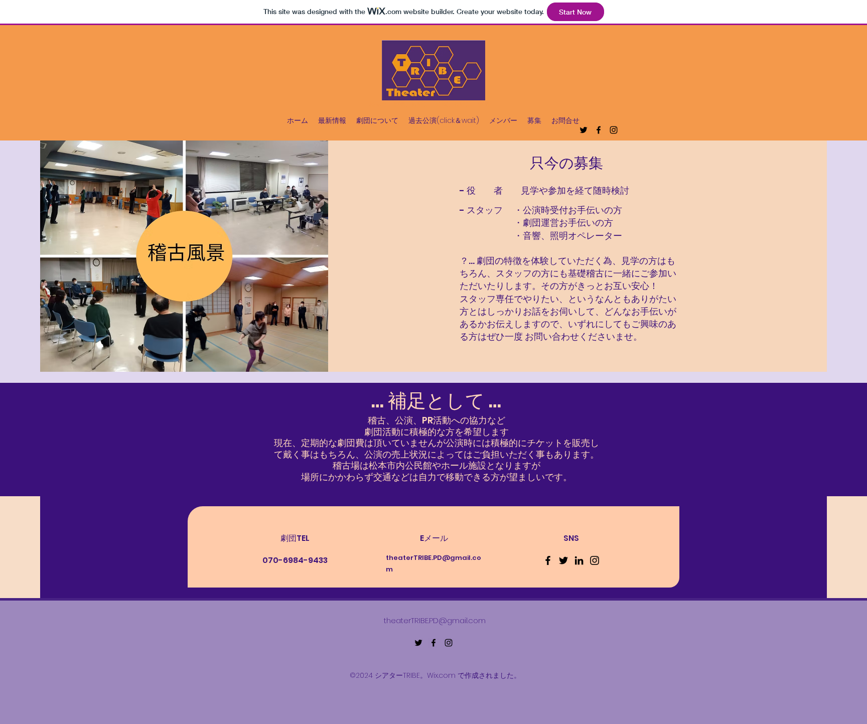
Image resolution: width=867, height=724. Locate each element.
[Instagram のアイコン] (595, 560)
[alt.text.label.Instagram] (614, 130)
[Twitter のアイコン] (563, 560)
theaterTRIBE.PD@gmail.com (435, 620)
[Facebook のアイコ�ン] (548, 560)
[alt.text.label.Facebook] (599, 130)
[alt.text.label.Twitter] (584, 130)
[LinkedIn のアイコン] (579, 560)
